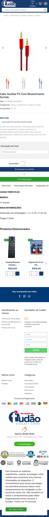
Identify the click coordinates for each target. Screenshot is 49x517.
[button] (3, 48)
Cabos (37, 15)
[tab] (6, 185)
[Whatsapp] (29, 296)
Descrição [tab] (6, 186)
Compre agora (25, 179)
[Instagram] (24, 296)
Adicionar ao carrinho (25, 169)
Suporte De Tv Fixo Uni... (36, 263)
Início (6, 15)
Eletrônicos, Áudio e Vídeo (22, 15)
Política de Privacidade (25, 501)
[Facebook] (20, 296)
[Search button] (45, 10)
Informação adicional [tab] (23, 186)
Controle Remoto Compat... (12, 263)
